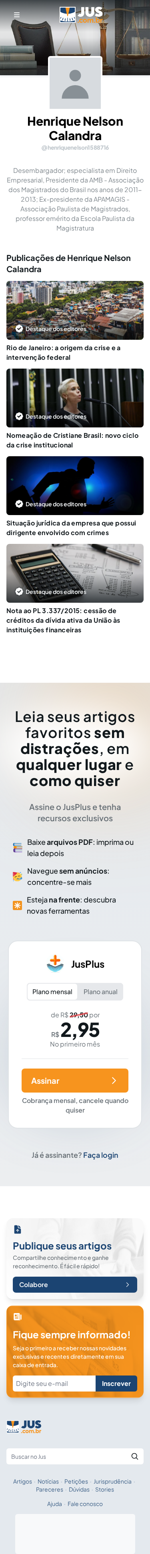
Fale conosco (85, 1503)
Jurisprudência (113, 1481)
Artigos (22, 1481)
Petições (76, 1481)
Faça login (100, 1154)
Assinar (45, 1080)
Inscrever (116, 1383)
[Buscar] (135, 1456)
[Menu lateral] (17, 15)
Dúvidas (79, 1489)
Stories (104, 1489)
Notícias (48, 1481)
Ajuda (54, 1503)
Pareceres (49, 1489)
